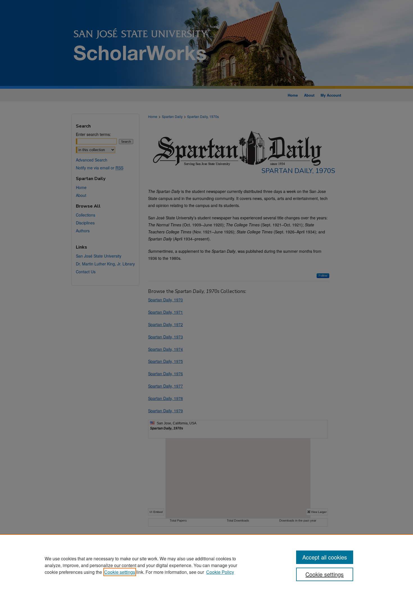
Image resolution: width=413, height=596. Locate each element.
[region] (206, 565)
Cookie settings (119, 572)
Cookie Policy (220, 572)
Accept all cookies (324, 557)
